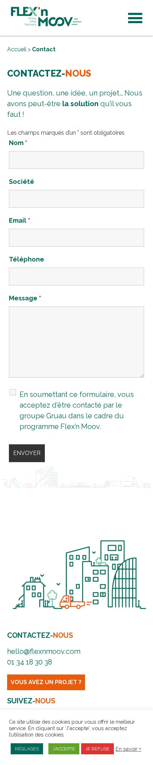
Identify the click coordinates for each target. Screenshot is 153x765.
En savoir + (128, 749)
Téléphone (26, 259)
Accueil (16, 49)
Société (21, 181)
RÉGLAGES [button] (27, 748)
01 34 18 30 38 (29, 662)
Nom (18, 142)
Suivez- (31, 701)
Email (19, 220)
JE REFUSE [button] (97, 748)
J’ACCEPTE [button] (64, 748)
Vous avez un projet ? (46, 682)
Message (25, 298)
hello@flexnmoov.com (43, 651)
